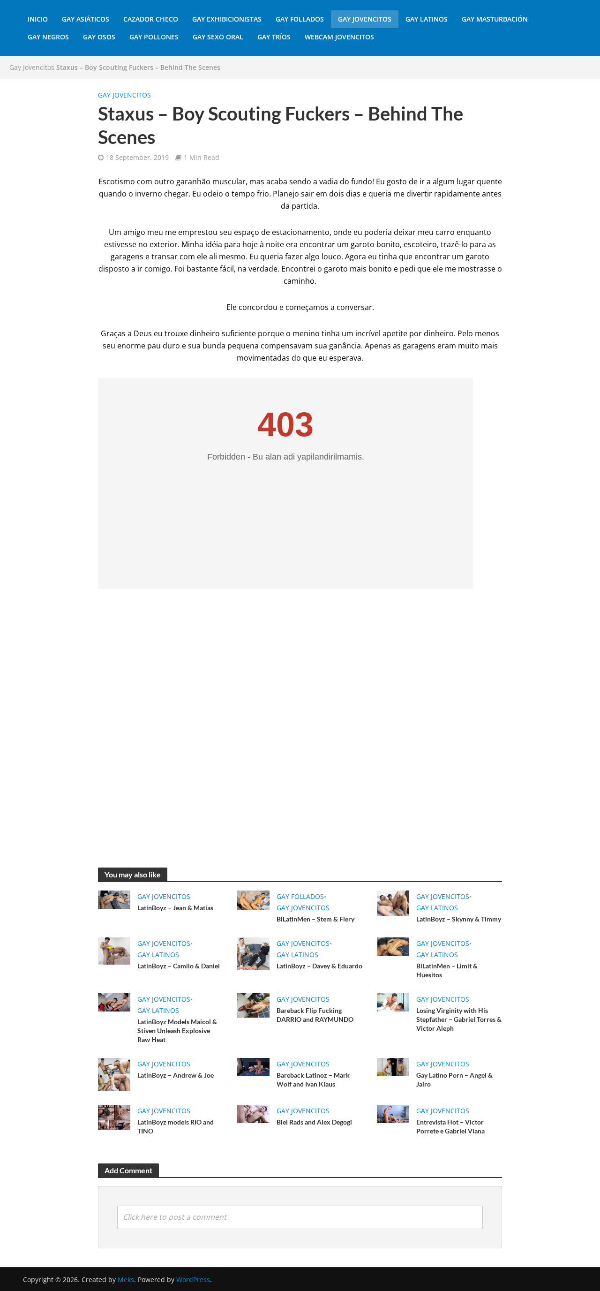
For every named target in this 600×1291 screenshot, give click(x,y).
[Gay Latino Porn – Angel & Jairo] (393, 1066)
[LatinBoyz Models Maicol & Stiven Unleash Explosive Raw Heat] (114, 1002)
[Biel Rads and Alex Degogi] (253, 1113)
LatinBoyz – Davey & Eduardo (319, 966)
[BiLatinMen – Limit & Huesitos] (393, 946)
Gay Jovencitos (364, 19)
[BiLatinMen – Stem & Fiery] (253, 900)
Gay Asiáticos (85, 19)
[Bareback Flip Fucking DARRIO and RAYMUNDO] (253, 1004)
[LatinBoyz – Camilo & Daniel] (114, 950)
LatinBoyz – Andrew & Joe (175, 1075)
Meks (126, 1279)
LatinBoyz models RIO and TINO (175, 1126)
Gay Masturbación (495, 19)
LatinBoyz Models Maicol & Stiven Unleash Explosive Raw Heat (177, 1030)
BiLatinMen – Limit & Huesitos (447, 970)
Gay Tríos (274, 36)
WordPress (193, 1279)
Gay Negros (48, 36)
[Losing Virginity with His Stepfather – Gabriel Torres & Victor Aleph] (393, 1002)
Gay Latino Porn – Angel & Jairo (454, 1079)
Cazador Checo (150, 19)
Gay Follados (300, 19)
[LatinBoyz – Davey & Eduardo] (253, 953)
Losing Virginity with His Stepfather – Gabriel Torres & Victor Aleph (459, 1019)
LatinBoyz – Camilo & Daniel (178, 966)
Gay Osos (99, 36)
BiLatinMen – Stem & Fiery (315, 919)
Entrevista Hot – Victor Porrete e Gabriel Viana (450, 1126)
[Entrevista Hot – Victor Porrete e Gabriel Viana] (393, 1113)
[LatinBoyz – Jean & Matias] (114, 899)
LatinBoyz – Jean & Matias (175, 908)
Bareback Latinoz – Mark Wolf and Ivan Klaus (313, 1079)
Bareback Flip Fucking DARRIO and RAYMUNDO (315, 1014)
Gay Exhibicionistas (227, 19)
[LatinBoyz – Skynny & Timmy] (393, 902)
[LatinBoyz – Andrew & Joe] (114, 1073)
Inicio (38, 19)
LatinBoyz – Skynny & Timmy (458, 919)
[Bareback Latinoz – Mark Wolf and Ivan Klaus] (253, 1066)
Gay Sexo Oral (218, 36)
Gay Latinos (426, 19)
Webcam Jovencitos (339, 36)
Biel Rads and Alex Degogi (314, 1122)
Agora (355, 256)
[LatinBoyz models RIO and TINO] (114, 1116)
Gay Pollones (154, 36)
